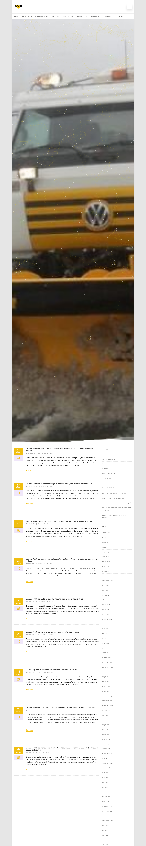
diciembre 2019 (107, 696)
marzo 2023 (106, 561)
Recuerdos (107, 16)
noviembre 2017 (107, 811)
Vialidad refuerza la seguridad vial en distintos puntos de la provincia (52, 670)
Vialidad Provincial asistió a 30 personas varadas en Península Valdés (52, 632)
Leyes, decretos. (107, 464)
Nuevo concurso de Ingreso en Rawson (114, 498)
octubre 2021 (106, 624)
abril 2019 (105, 729)
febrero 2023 (106, 566)
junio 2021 (105, 629)
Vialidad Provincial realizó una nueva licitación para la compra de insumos (54, 599)
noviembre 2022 (107, 576)
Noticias (51, 453)
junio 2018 (105, 777)
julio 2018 (105, 773)
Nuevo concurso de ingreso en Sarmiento (114, 493)
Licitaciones (82, 16)
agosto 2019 (106, 710)
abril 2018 (105, 787)
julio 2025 (105, 537)
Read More (29, 470)
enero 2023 (105, 571)
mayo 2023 (105, 552)
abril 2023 (105, 556)
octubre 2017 (106, 816)
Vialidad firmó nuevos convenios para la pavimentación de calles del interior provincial (59, 521)
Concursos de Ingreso (109, 459)
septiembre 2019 (107, 705)
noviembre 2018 (107, 753)
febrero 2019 (106, 739)
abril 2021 (105, 638)
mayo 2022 (105, 595)
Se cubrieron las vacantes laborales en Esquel (116, 503)
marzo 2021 (105, 643)
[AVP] (18, 10)
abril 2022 (105, 600)
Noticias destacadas (108, 473)
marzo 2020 (106, 681)
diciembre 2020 (107, 657)
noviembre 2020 (107, 662)
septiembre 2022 (107, 580)
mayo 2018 (105, 782)
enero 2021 (105, 653)
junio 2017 (105, 835)
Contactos (118, 16)
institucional (68, 16)
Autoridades (27, 16)
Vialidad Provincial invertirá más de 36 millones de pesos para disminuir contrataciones (59, 484)
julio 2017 (105, 830)
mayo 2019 (105, 725)
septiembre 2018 (107, 763)
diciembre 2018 (107, 749)
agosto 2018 (106, 768)
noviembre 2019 (107, 701)
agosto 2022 (106, 585)
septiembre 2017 (107, 821)
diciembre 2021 (107, 619)
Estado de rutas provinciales (47, 16)
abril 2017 (105, 845)
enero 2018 (105, 801)
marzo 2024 (106, 542)
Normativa (95, 16)
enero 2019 (105, 744)
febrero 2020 (106, 686)
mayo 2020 (105, 677)
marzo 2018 (105, 792)
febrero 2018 (106, 797)
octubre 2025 (106, 532)
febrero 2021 (106, 648)
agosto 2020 (106, 672)
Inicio (16, 16)
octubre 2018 (106, 758)
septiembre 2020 (107, 667)
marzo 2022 (106, 605)
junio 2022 (105, 590)
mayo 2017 (105, 840)
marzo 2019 (105, 734)
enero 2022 (105, 614)
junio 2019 (105, 720)
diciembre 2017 (107, 806)
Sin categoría (106, 478)
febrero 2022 (106, 609)
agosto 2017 (106, 825)
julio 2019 (105, 715)
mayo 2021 (105, 633)
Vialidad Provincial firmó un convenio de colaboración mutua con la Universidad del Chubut (61, 708)
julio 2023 (105, 547)
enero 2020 (105, 691)
